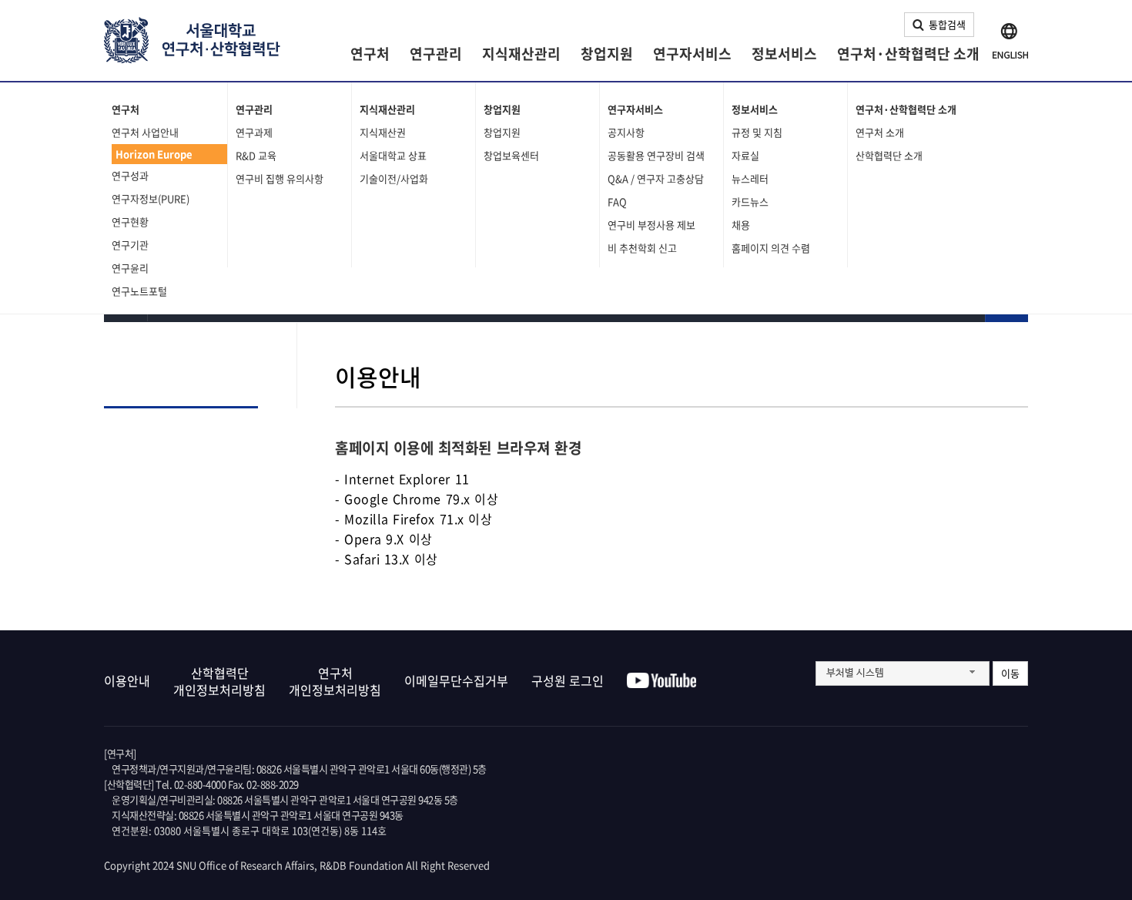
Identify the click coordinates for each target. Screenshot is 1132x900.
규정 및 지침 (757, 132)
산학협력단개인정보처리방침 (219, 681)
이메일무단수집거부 (456, 680)
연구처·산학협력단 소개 (908, 53)
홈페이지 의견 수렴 (771, 247)
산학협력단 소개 (889, 155)
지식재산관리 (521, 53)
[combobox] (903, 673)
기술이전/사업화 (394, 178)
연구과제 (254, 132)
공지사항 (626, 132)
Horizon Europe (154, 153)
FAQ (617, 201)
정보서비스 (784, 53)
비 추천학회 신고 (642, 247)
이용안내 (127, 680)
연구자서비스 (692, 53)
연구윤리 (130, 267)
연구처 (370, 53)
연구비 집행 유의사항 (279, 178)
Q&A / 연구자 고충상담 (656, 178)
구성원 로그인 (567, 680)
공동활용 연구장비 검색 (656, 155)
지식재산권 (383, 132)
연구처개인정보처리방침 (335, 681)
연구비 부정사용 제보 (651, 224)
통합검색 (947, 24)
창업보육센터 (511, 155)
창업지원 (607, 53)
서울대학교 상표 (393, 155)
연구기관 (130, 244)
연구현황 (130, 221)
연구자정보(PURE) (150, 198)
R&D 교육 (256, 155)
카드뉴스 (750, 201)
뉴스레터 (750, 178)
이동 (1010, 673)
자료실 (745, 155)
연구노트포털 (139, 291)
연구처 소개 (880, 132)
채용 (741, 224)
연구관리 (436, 53)
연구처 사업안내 (145, 132)
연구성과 (130, 175)
